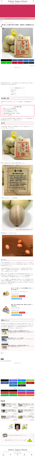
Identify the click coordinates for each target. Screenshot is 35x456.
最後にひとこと (13, 94)
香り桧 (12, 91)
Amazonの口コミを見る (15, 293)
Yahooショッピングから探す (16, 298)
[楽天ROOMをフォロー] (26, 393)
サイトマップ (29, 451)
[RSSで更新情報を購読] (26, 395)
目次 (16, 87)
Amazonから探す (15, 296)
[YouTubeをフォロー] (9, 393)
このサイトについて (6, 451)
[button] (28, 63)
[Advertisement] (17, 11)
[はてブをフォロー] (26, 391)
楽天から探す (22, 312)
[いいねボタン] (1, 353)
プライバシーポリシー (17, 451)
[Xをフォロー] (9, 391)
